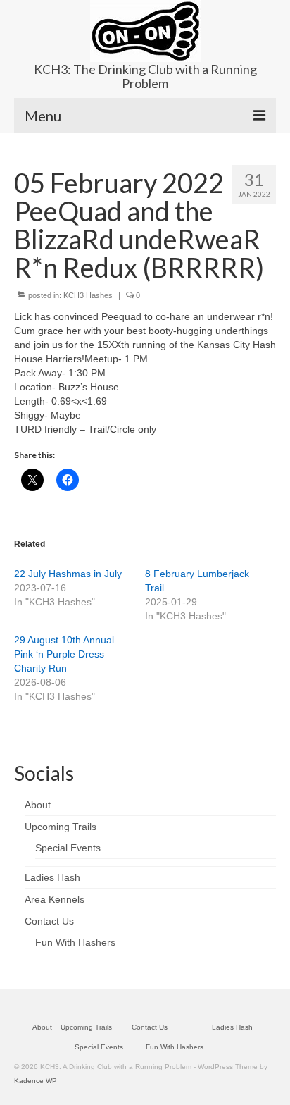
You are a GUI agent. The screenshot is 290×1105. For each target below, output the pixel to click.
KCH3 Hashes (88, 295)
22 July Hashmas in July (68, 573)
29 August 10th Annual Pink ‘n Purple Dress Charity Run (64, 654)
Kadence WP (35, 1081)
